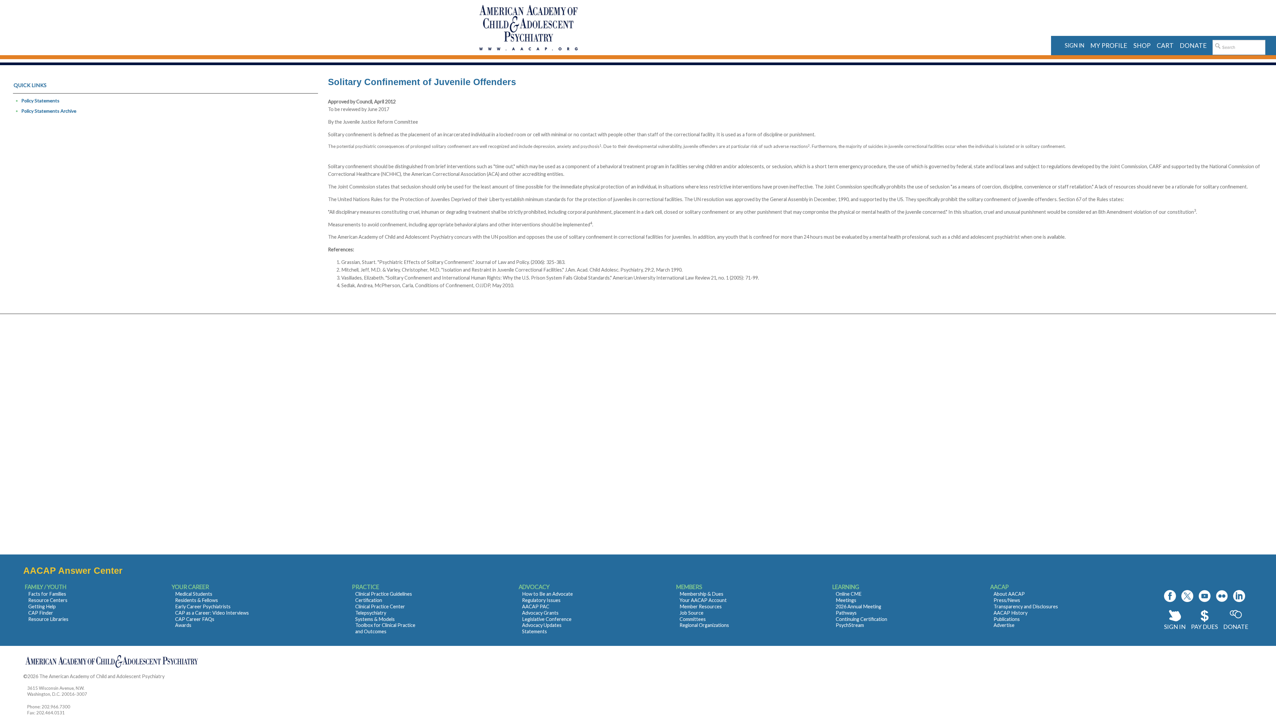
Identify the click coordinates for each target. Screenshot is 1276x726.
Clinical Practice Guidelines (383, 594)
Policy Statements (40, 100)
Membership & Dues (701, 594)
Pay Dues (1204, 626)
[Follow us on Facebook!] (1170, 596)
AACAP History (1010, 613)
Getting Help (42, 606)
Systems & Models (375, 619)
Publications (1007, 619)
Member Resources (701, 606)
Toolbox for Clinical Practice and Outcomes (385, 628)
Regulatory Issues (541, 600)
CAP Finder (40, 613)
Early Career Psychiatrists (203, 606)
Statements (534, 631)
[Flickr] (1222, 596)
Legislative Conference (547, 619)
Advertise (1004, 625)
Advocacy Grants (540, 613)
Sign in (1074, 45)
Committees (693, 619)
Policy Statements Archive (48, 111)
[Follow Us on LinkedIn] (1239, 596)
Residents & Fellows (196, 600)
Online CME (849, 594)
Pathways (846, 613)
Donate (1235, 626)
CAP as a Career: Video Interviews (212, 613)
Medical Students (193, 594)
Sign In (1175, 626)
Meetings (846, 600)
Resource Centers (47, 600)
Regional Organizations (704, 625)
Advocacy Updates (542, 625)
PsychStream (850, 625)
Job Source (691, 613)
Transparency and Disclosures (1026, 606)
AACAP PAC (535, 606)
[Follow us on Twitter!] (1187, 596)
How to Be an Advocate (547, 594)
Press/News (1007, 600)
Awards (183, 625)
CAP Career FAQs (194, 619)
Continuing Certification (861, 619)
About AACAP (1009, 594)
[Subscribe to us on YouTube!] (1205, 596)
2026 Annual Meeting (858, 606)
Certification (368, 600)
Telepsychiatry (370, 613)
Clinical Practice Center (380, 606)
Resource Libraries (48, 619)
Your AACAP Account (703, 600)
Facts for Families (47, 594)
